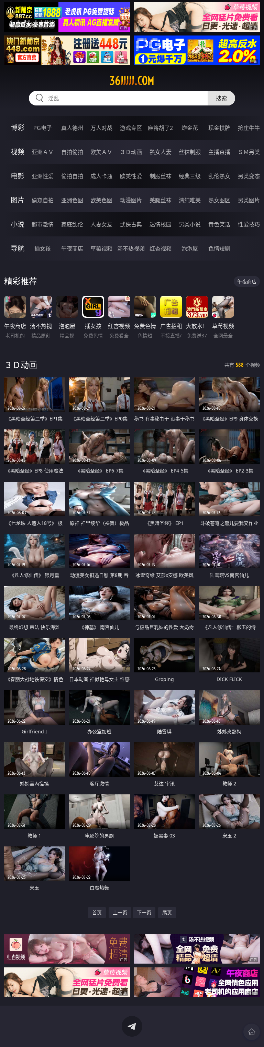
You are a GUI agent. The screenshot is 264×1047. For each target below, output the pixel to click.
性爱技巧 (249, 224)
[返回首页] (251, 1032)
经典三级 (190, 176)
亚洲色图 (72, 200)
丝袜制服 (190, 152)
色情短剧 (219, 248)
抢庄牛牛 (249, 128)
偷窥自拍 (43, 200)
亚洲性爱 (43, 176)
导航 (17, 248)
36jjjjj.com (132, 81)
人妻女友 (101, 224)
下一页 (144, 912)
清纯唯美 (190, 200)
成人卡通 (101, 176)
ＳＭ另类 (249, 152)
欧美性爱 (131, 176)
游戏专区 (131, 128)
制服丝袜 (161, 176)
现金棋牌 (219, 128)
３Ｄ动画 (131, 152)
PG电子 (42, 128)
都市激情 (43, 224)
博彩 (17, 127)
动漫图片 (131, 200)
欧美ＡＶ (101, 152)
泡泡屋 (190, 248)
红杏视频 (161, 248)
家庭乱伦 (72, 224)
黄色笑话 (219, 224)
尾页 (167, 912)
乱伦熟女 (219, 176)
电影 (17, 176)
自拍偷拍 (72, 152)
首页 (97, 912)
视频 (17, 151)
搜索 (221, 98)
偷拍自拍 (72, 176)
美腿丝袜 (161, 200)
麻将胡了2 (160, 128)
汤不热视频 (131, 248)
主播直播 (219, 152)
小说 (17, 224)
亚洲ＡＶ (43, 152)
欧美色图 (101, 200)
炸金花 (190, 128)
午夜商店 (72, 248)
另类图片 (249, 200)
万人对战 (101, 128)
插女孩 (42, 248)
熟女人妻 (161, 152)
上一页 (120, 912)
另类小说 (190, 224)
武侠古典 (131, 224)
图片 (17, 200)
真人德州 (72, 128)
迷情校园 (161, 224)
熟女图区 (219, 200)
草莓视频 (101, 248)
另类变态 (249, 176)
